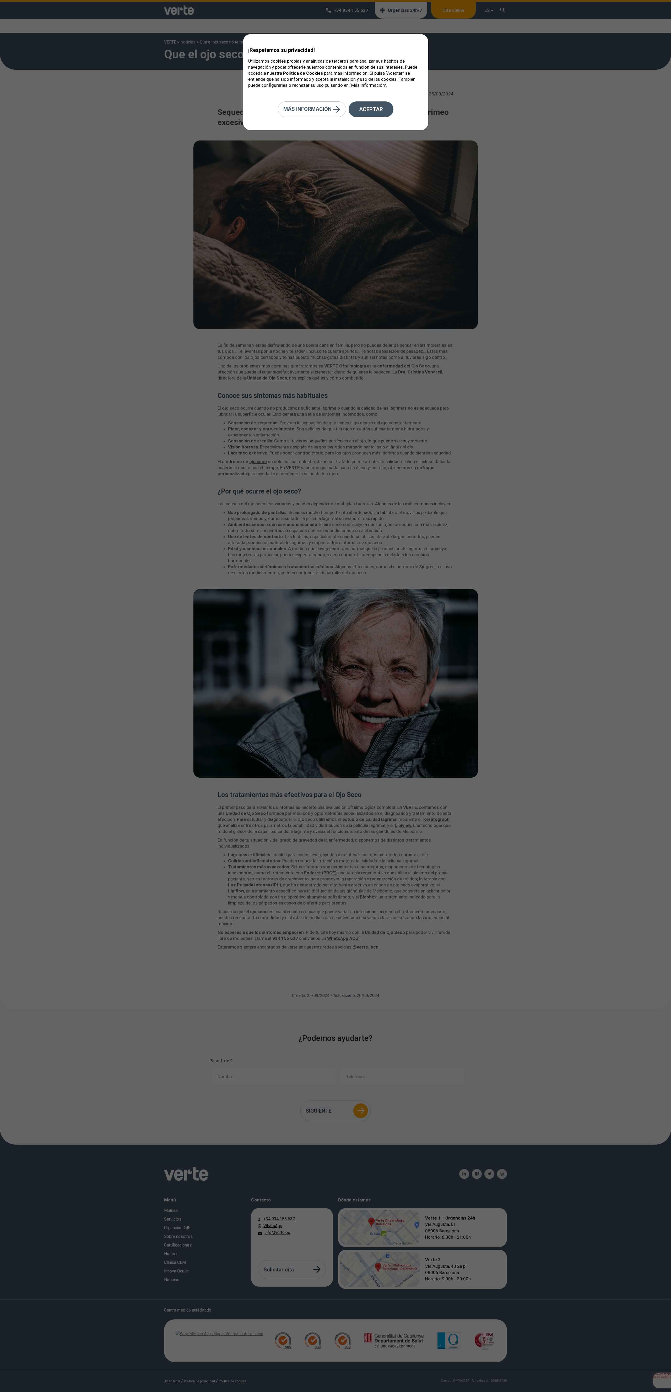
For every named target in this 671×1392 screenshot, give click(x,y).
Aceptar (371, 109)
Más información (308, 109)
